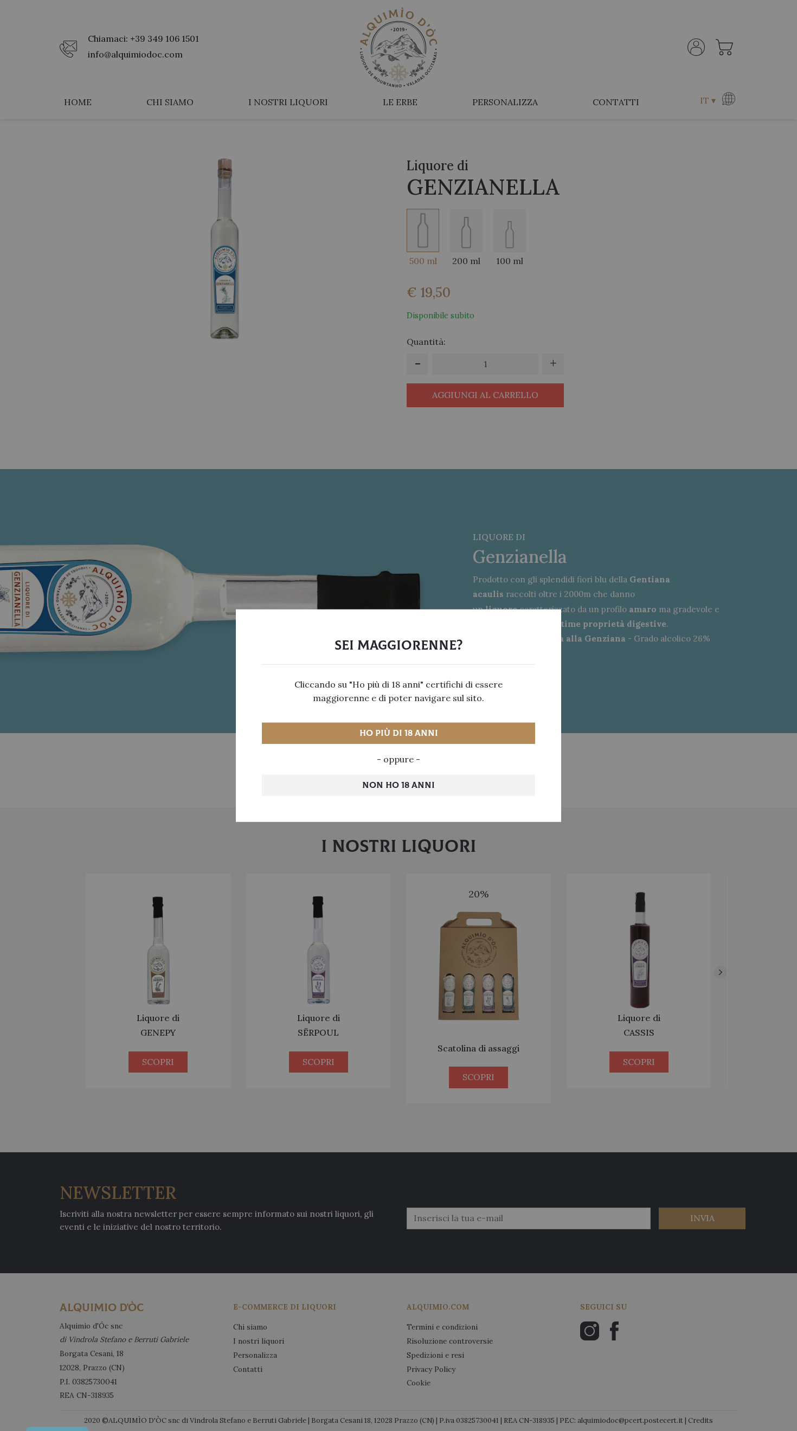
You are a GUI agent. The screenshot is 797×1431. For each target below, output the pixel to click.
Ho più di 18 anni (398, 733)
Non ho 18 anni (398, 785)
